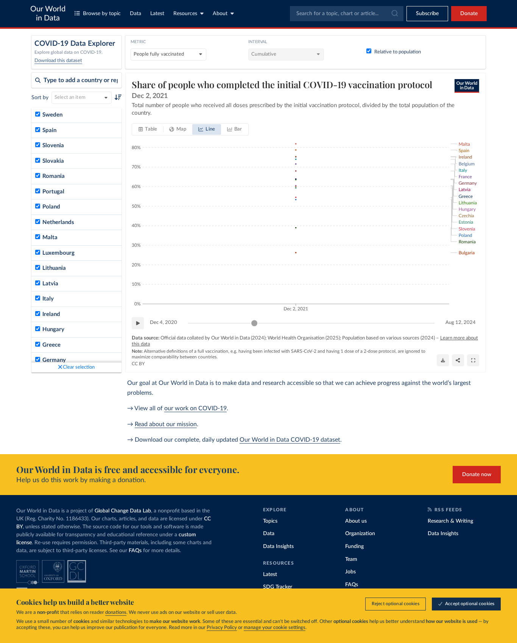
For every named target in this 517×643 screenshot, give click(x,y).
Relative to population (397, 52)
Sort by (39, 97)
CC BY (138, 363)
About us (356, 521)
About (220, 13)
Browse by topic (102, 13)
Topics (270, 521)
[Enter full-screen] (473, 360)
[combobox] (346, 13)
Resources (185, 13)
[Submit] (394, 13)
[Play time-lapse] (138, 323)
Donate (469, 13)
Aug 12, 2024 (460, 322)
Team (351, 559)
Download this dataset (58, 60)
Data (135, 13)
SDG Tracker (277, 587)
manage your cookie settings (274, 627)
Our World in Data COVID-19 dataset (290, 440)
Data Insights (278, 546)
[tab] (147, 129)
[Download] (443, 360)
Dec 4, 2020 (163, 322)
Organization (360, 533)
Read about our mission (166, 424)
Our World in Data (47, 13)
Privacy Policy (222, 627)
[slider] (254, 323)
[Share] (458, 360)
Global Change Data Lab (123, 511)
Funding (354, 546)
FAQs (135, 550)
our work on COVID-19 (195, 408)
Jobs (350, 571)
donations (115, 612)
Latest (157, 13)
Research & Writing (450, 521)
